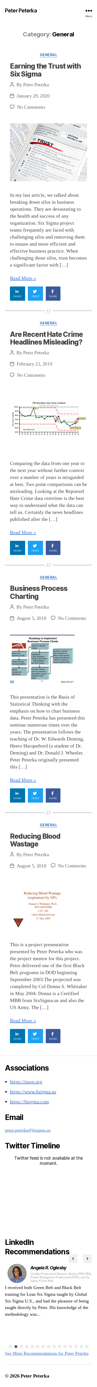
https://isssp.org (26, 1081)
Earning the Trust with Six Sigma (45, 70)
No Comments (31, 107)
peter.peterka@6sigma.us (27, 1130)
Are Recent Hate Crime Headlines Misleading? (46, 338)
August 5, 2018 (31, 618)
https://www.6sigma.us (33, 1091)
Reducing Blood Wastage (35, 840)
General (48, 55)
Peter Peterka (21, 10)
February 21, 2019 (34, 364)
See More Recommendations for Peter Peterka (47, 1353)
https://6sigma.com (29, 1101)
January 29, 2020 (33, 95)
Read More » (23, 278)
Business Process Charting (38, 592)
